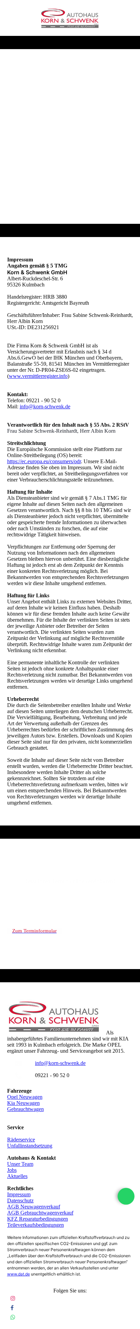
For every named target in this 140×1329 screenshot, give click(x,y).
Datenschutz (20, 1200)
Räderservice (21, 1139)
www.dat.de (18, 1274)
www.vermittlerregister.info (38, 376)
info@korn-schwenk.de (45, 406)
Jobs (12, 1170)
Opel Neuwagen (24, 1097)
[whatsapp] (126, 1196)
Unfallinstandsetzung (29, 1146)
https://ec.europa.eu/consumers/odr (44, 461)
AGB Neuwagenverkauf (33, 1206)
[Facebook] (12, 1308)
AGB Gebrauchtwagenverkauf (40, 1213)
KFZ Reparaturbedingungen (37, 1219)
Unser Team (20, 1164)
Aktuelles (17, 1176)
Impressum (19, 1194)
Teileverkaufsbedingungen (35, 1225)
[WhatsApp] (13, 1317)
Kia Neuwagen (23, 1103)
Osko (13, 1133)
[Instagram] (13, 1298)
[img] (70, 18)
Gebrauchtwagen (25, 1109)
